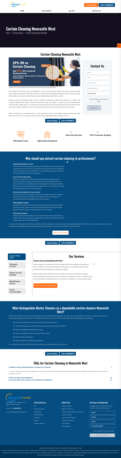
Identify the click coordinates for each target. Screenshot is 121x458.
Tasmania (37, 417)
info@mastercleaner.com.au (18, 412)
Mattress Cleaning (67, 409)
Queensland (37, 412)
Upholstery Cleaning (68, 420)
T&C (99, 101)
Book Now (94, 108)
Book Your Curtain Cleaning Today (45, 285)
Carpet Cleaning (66, 406)
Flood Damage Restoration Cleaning (72, 412)
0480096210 (17, 408)
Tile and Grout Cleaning (69, 417)
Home (22, 11)
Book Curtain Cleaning (60, 232)
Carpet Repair (66, 426)
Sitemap (63, 448)
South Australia (38, 415)
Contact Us (96, 11)
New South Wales (39, 409)
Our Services (46, 11)
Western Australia (39, 423)
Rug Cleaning (66, 423)
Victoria (36, 420)
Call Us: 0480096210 (106, 5)
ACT (35, 406)
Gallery (72, 11)
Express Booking (91, 5)
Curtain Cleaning (66, 415)
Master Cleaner (55, 448)
